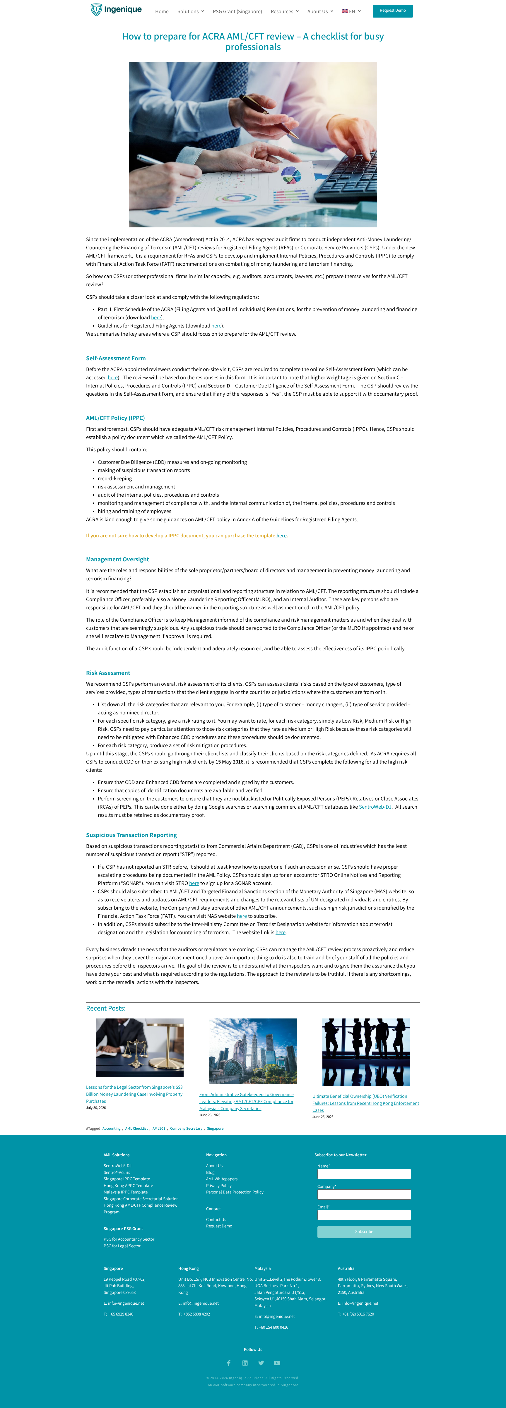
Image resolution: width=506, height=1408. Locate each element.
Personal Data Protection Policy (235, 1192)
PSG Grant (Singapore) (237, 11)
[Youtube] (277, 1363)
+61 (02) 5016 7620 (358, 1314)
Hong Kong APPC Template (128, 1186)
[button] (190, 11)
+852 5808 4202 (196, 1314)
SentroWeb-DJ (375, 808)
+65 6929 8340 (120, 1314)
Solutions (188, 11)
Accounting (111, 1129)
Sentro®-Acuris (117, 1173)
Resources (282, 11)
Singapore (215, 1129)
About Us (317, 11)
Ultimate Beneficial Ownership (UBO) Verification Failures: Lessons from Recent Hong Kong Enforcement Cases (365, 1103)
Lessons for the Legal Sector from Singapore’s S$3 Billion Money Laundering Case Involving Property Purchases (134, 1094)
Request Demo (219, 1226)
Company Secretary (186, 1129)
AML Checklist (136, 1129)
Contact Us (216, 1220)
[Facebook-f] (229, 1363)
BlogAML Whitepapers (221, 1176)
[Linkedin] (245, 1363)
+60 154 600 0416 (273, 1328)
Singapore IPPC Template (127, 1179)
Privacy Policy (219, 1186)
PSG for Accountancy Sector (129, 1239)
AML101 (159, 1129)
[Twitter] (261, 1363)
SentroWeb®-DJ (117, 1166)
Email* (323, 1208)
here (156, 318)
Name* (323, 1167)
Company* (326, 1187)
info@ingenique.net (126, 1304)
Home (162, 11)
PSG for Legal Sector (122, 1246)
